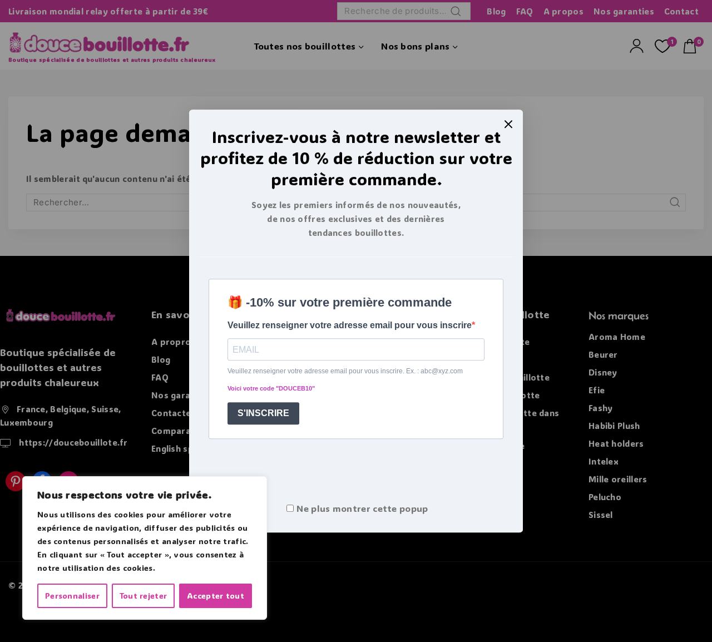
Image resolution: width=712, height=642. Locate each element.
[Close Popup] (508, 123)
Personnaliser (72, 595)
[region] (144, 548)
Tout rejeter (143, 595)
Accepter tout (215, 595)
